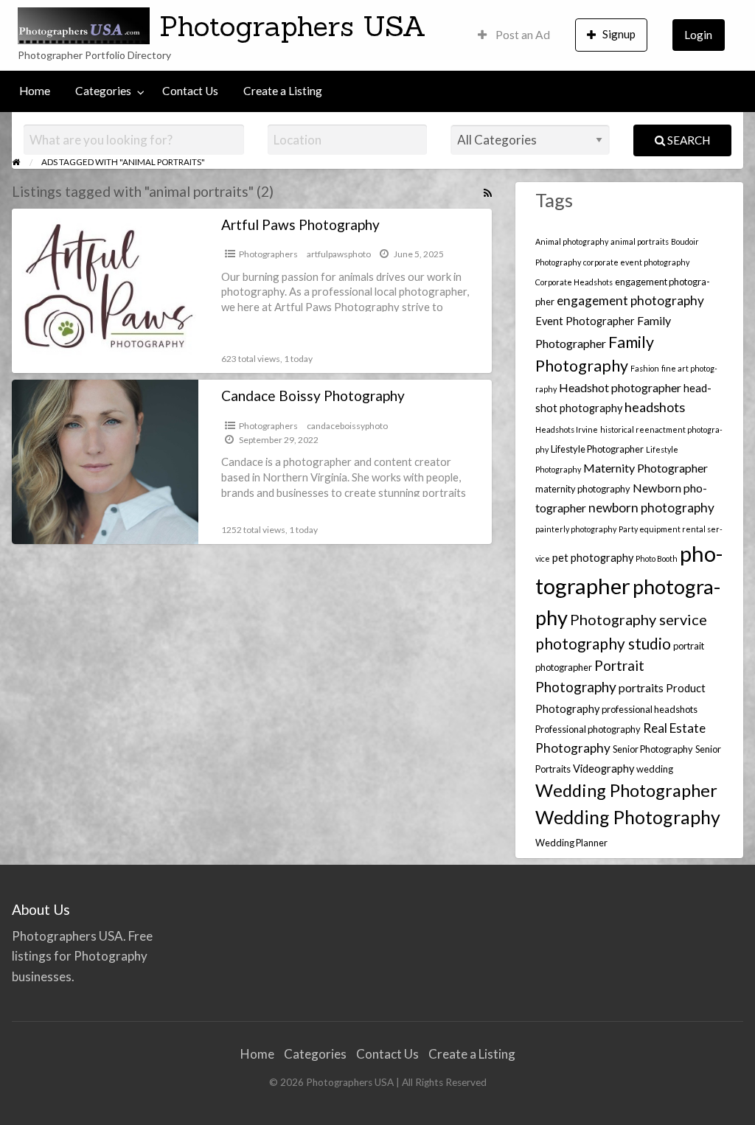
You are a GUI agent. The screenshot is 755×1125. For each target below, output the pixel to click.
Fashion (644, 368)
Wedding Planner (571, 843)
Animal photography (571, 241)
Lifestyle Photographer (597, 449)
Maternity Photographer (645, 468)
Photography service (638, 619)
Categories (103, 90)
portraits (641, 687)
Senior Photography (653, 749)
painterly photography (575, 529)
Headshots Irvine (566, 429)
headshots (654, 407)
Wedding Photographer (626, 790)
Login (698, 34)
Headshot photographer (620, 387)
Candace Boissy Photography (313, 395)
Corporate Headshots (574, 282)
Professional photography (588, 729)
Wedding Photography (627, 817)
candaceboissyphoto (347, 425)
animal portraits (639, 241)
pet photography (592, 557)
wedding (654, 769)
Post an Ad (521, 34)
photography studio (603, 643)
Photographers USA (292, 25)
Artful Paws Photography (300, 224)
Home (34, 90)
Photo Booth (657, 558)
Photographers (268, 254)
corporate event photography (636, 262)
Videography (603, 768)
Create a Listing (282, 90)
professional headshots (649, 709)
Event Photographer (585, 321)
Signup (619, 34)
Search (687, 140)
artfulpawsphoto (339, 254)
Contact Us (190, 90)
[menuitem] (514, 35)
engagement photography (630, 300)
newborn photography (651, 507)
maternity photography (582, 489)
